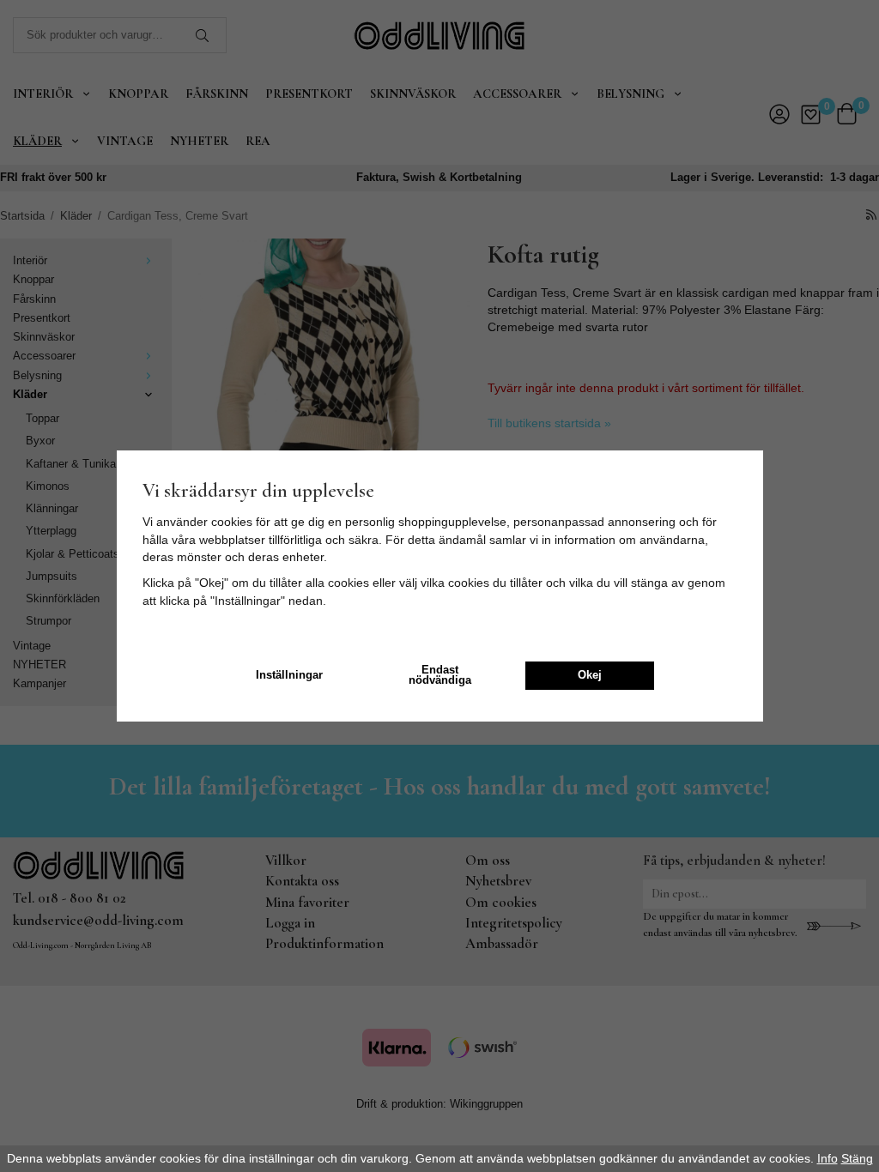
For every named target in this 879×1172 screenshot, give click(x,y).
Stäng (857, 1158)
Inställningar (289, 675)
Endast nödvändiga (440, 675)
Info (827, 1158)
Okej (590, 675)
